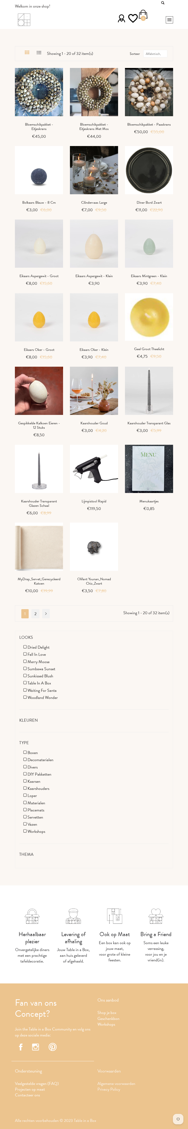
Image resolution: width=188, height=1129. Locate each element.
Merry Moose (39, 662)
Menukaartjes (149, 501)
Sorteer (135, 53)
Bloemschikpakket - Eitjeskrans (39, 127)
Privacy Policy (108, 1089)
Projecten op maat (30, 1089)
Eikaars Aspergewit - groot (38, 276)
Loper (32, 795)
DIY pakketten (39, 774)
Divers (33, 767)
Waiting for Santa (42, 690)
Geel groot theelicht (149, 349)
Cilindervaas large (94, 202)
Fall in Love (37, 654)
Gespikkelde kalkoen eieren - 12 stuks (39, 425)
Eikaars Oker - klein (94, 349)
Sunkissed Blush (40, 676)
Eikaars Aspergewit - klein (94, 276)
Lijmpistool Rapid (94, 501)
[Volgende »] (46, 613)
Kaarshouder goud (94, 423)
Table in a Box (39, 683)
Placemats (36, 810)
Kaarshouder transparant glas (149, 423)
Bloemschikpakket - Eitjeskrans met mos (94, 127)
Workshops (36, 831)
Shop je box (106, 1012)
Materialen (36, 803)
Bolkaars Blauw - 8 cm (39, 202)
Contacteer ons (27, 1095)
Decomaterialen (40, 760)
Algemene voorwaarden (116, 1083)
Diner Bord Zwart (149, 202)
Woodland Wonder (43, 697)
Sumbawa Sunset (41, 669)
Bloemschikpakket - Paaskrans (149, 124)
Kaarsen (34, 781)
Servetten (35, 817)
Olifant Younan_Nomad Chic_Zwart (94, 581)
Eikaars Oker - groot (39, 349)
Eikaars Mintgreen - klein (149, 276)
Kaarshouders (38, 788)
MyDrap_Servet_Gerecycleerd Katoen (39, 581)
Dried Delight (39, 647)
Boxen (33, 752)
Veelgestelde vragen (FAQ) (37, 1083)
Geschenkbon (108, 1018)
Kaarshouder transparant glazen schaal (39, 503)
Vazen (32, 824)
